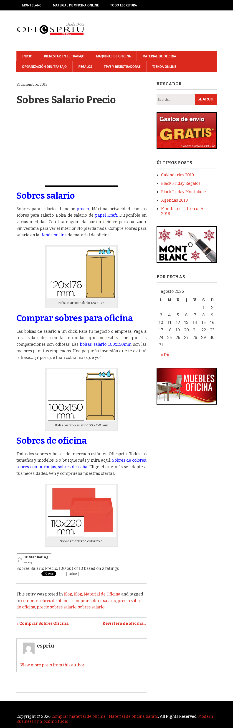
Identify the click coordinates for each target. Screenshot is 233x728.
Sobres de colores (129, 460)
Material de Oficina (159, 56)
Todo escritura (123, 5)
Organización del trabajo (44, 66)
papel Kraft (106, 215)
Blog (68, 594)
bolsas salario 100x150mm (105, 344)
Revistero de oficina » (124, 623)
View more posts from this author (52, 665)
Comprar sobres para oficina (75, 318)
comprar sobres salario (94, 600)
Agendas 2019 (174, 200)
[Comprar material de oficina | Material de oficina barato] (50, 30)
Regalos (85, 66)
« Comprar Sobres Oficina (42, 623)
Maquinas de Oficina (113, 56)
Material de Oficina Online (76, 5)
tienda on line (53, 235)
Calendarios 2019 (177, 175)
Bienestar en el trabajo (64, 56)
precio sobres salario (56, 607)
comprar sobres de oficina (46, 600)
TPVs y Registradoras (122, 66)
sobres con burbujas (36, 466)
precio (83, 208)
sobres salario (91, 607)
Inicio (27, 56)
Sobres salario (46, 195)
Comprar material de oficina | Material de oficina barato (104, 716)
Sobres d (34, 440)
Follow (72, 573)
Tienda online (164, 66)
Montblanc (31, 5)
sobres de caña (72, 466)
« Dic (165, 354)
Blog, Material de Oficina (97, 594)
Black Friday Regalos (180, 183)
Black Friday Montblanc (183, 191)
